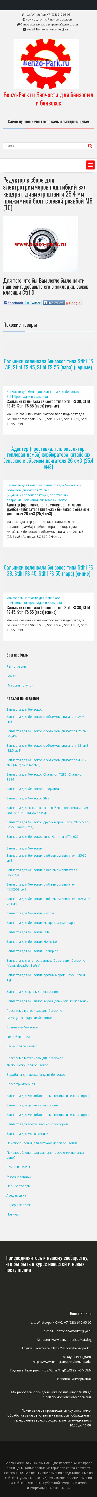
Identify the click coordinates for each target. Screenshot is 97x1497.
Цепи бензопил (18, 1037)
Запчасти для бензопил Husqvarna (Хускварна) (42, 922)
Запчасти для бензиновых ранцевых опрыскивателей (47, 1001)
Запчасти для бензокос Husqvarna (33, 789)
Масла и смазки (19, 1176)
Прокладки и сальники (31, 396)
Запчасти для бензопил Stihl (28, 932)
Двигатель (15, 598)
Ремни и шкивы (18, 1167)
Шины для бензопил (22, 1046)
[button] (90, 164)
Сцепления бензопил (23, 1027)
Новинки (20, 603)
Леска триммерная (21, 1084)
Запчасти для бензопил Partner (30, 913)
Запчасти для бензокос (25, 391)
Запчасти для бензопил (25, 848)
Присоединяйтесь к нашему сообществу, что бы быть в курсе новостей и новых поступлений (46, 1263)
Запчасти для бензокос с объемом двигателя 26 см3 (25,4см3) (44, 490)
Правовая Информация (73, 1379)
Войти (11, 676)
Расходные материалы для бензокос (35, 1058)
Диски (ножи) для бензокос (27, 1065)
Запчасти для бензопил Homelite (32, 941)
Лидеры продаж (19, 1205)
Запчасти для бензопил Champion (32, 951)
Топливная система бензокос (44, 500)
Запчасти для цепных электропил (32, 991)
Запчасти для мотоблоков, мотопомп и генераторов (48, 1096)
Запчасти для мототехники (27, 1133)
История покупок (20, 685)
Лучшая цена (16, 1195)
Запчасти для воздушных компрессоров (37, 1124)
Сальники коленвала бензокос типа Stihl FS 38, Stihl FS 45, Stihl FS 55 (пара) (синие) (48, 570)
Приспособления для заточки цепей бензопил (42, 1143)
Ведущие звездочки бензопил (30, 1018)
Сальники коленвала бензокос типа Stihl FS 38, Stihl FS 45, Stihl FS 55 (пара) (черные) (48, 364)
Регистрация (16, 666)
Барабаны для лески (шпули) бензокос (36, 1074)
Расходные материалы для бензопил (35, 1010)
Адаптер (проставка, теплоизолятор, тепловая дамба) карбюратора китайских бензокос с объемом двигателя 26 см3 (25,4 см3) (48, 457)
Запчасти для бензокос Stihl (28, 798)
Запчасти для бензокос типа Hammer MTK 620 (43, 836)
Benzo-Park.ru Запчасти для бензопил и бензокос (48, 98)
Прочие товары (18, 1186)
